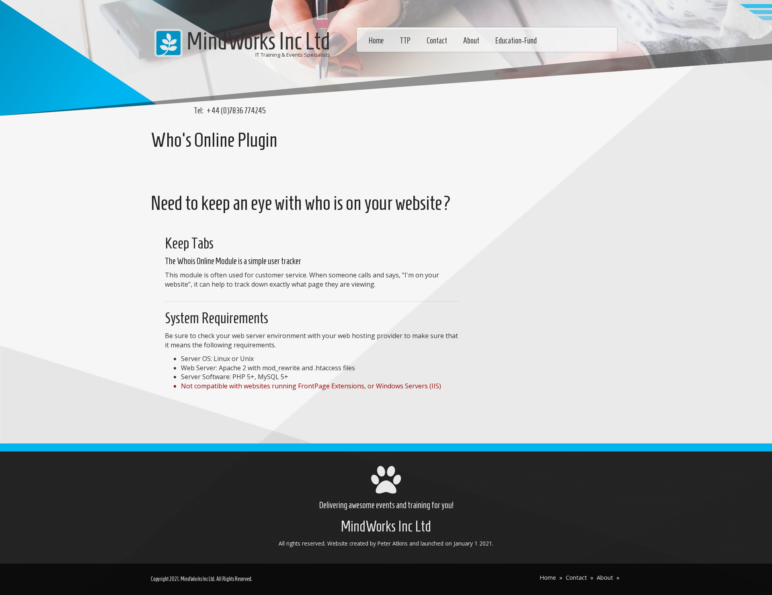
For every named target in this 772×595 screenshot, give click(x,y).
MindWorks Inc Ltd (258, 41)
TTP (405, 40)
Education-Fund (516, 40)
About (471, 40)
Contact (437, 40)
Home (376, 40)
